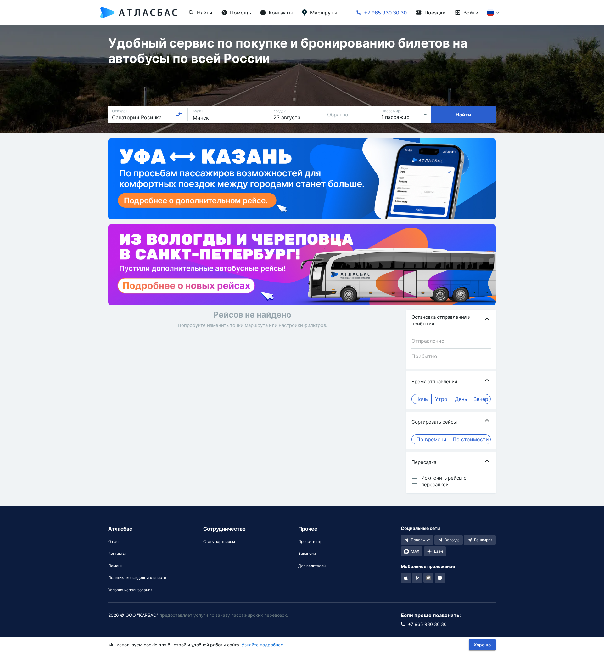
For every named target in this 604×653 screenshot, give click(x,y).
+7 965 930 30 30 (385, 12)
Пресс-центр (310, 541)
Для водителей (312, 566)
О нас (113, 541)
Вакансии (307, 553)
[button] (451, 320)
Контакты (117, 553)
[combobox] (147, 114)
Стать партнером (219, 541)
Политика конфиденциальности (137, 578)
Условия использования (130, 590)
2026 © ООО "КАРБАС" (133, 615)
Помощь (116, 566)
